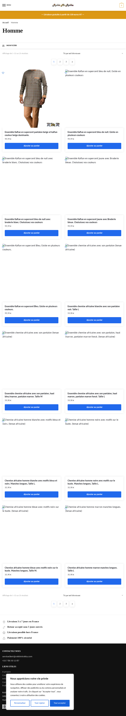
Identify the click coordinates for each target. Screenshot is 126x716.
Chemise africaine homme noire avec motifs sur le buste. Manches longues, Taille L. (91, 482)
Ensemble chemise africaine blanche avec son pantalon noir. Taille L (94, 308)
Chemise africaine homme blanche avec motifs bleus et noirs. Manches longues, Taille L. (31, 482)
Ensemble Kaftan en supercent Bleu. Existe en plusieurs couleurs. (31, 308)
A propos (6, 672)
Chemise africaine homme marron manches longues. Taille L (92, 569)
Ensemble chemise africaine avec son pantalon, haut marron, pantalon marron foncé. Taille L (92, 395)
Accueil (5, 23)
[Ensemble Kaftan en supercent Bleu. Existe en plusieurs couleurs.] (31, 273)
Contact (6, 675)
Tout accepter (60, 703)
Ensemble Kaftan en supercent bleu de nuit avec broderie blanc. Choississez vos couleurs (27, 221)
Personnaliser (20, 703)
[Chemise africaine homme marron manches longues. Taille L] (94, 534)
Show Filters (11, 45)
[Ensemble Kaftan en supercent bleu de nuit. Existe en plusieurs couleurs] (94, 99)
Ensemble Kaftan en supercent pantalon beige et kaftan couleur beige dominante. (31, 134)
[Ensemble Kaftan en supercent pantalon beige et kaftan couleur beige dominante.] (31, 99)
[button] (3, 72)
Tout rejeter (40, 703)
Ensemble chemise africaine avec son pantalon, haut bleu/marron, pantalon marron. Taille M (29, 395)
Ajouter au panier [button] (32, 146)
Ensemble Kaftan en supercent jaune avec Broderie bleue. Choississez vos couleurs (92, 221)
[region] (40, 692)
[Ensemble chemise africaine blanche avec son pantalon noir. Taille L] (94, 273)
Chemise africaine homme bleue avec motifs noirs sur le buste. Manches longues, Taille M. (31, 569)
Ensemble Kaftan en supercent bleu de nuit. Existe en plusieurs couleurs (93, 134)
